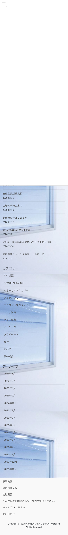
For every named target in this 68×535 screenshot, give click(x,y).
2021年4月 (10, 432)
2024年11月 (10, 403)
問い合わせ (9, 513)
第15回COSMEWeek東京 (16, 230)
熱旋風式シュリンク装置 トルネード (23, 254)
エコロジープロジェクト (17, 305)
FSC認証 (9, 275)
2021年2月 (10, 447)
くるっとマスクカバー (16, 290)
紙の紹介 (9, 356)
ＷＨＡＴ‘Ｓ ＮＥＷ (14, 507)
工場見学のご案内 (12, 205)
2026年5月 (10, 380)
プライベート (11, 334)
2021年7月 (10, 410)
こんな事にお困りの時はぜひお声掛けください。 (29, 501)
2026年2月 (10, 395)
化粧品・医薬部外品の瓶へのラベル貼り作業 (27, 242)
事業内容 (7, 481)
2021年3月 (10, 439)
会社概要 (7, 494)
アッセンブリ (11, 297)
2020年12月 (10, 461)
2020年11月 (10, 469)
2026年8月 (10, 373)
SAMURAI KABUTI (14, 283)
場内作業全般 (10, 488)
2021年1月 (10, 454)
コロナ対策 (10, 312)
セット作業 (10, 319)
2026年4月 (10, 388)
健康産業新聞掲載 (12, 193)
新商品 (7, 349)
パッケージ (10, 327)
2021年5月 (10, 425)
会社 (6, 341)
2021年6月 (10, 417)
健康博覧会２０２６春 (15, 217)
